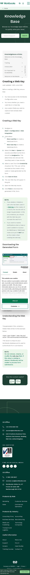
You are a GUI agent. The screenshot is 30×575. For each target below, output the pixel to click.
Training (7, 63)
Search (24, 35)
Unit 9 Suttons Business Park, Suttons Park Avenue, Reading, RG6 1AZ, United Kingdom (16, 436)
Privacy (23, 566)
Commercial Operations (19, 505)
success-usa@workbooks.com (16, 481)
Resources (18, 540)
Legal (18, 566)
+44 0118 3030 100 (12, 427)
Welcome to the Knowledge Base (13, 58)
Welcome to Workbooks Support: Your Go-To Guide (13, 77)
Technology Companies (18, 524)
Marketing (5, 501)
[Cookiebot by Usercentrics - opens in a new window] (21, 267)
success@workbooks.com (14, 430)
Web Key (11, 207)
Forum (17, 543)
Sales (4, 504)
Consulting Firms (8, 516)
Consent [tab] (5, 272)
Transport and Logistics (7, 529)
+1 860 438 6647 (11, 477)
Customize (14, 306)
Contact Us (18, 549)
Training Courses (7, 549)
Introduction (8, 66)
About (4, 540)
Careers (5, 546)
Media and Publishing (5, 524)
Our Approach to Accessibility (10, 71)
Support (5, 543)
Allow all (15, 300)
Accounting (18, 516)
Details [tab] (15, 272)
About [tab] (24, 272)
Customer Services (21, 501)
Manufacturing (20, 519)
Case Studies (19, 546)
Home (6, 8)
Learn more (25, 571)
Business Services (8, 519)
